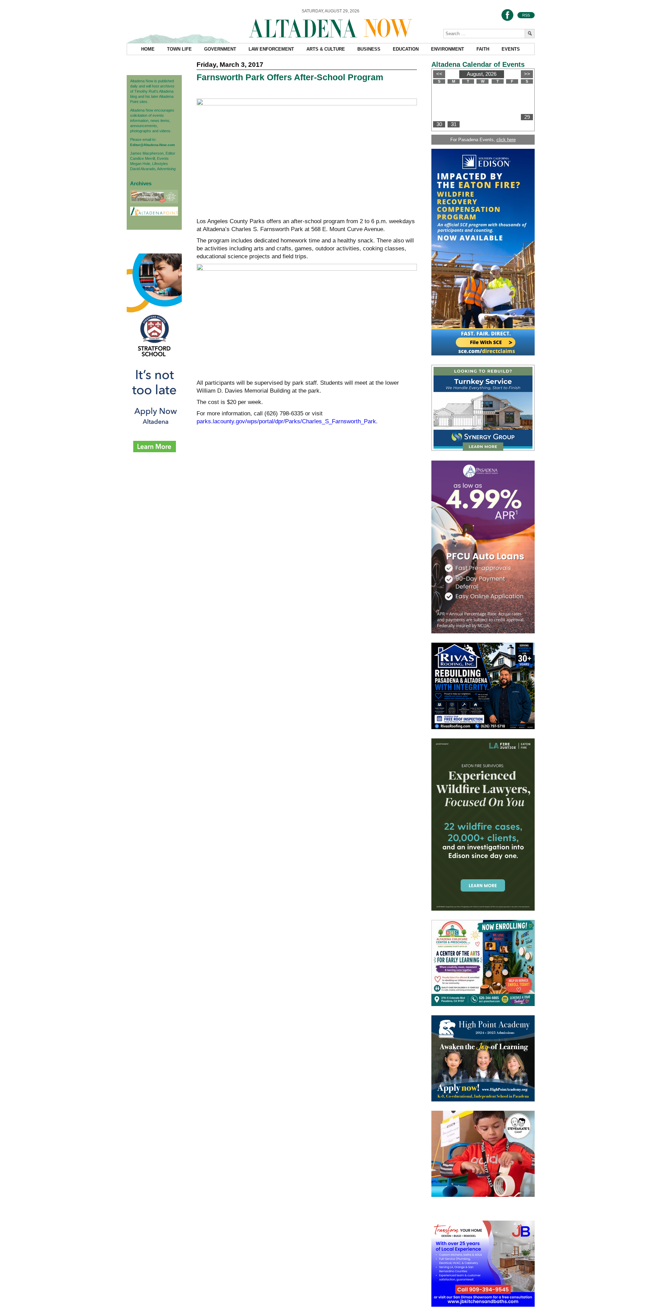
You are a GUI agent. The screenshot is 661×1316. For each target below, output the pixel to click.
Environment (447, 49)
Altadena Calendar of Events (478, 64)
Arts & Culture (325, 49)
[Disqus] (307, 536)
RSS (526, 15)
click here (506, 139)
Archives (140, 183)
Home (148, 49)
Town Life (179, 49)
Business (368, 49)
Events (511, 49)
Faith (482, 49)
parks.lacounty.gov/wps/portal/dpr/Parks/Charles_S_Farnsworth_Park (286, 421)
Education (406, 49)
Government (220, 49)
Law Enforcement (271, 49)
